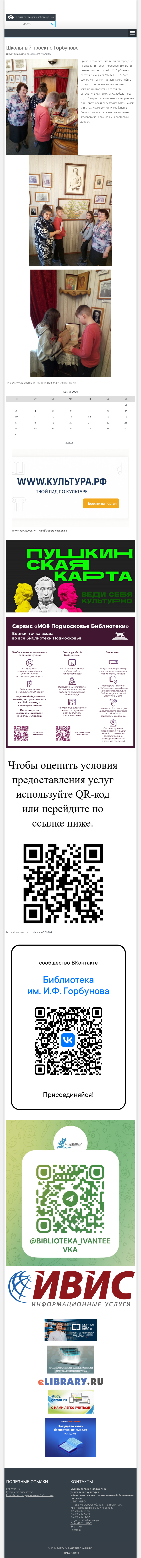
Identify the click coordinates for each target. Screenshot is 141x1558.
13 (70, 416)
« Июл (69, 442)
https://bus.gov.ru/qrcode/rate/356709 (29, 932)
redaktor (46, 53)
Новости (41, 382)
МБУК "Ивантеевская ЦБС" (75, 1548)
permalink (70, 382)
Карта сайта (70, 1553)
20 (70, 422)
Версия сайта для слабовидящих (34, 17)
